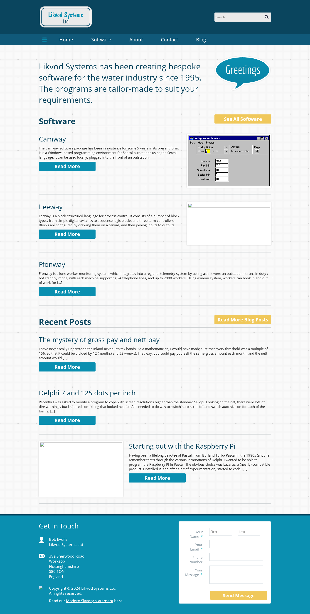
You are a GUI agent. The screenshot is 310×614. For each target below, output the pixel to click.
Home (66, 39)
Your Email (196, 546)
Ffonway (52, 264)
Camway (52, 139)
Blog (201, 39)
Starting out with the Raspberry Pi (182, 446)
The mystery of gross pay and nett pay (99, 339)
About (136, 39)
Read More (67, 166)
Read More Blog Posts (243, 319)
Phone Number (195, 559)
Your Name (196, 534)
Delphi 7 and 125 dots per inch (87, 392)
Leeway (51, 206)
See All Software (243, 119)
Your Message (193, 572)
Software (101, 39)
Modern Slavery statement (89, 600)
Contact (169, 39)
